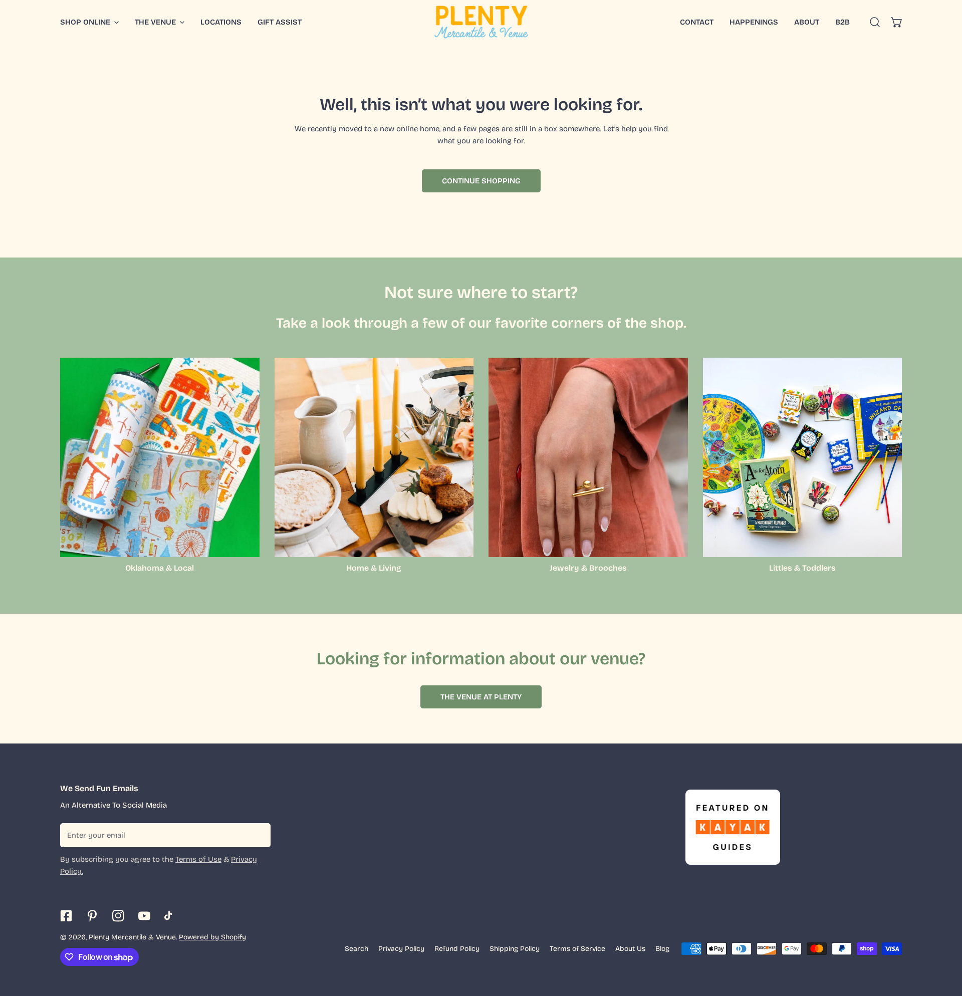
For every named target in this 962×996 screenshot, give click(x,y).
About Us (630, 948)
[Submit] (258, 834)
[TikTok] (170, 916)
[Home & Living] (374, 457)
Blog (662, 948)
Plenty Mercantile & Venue (132, 937)
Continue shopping (481, 180)
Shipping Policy (515, 948)
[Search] (875, 22)
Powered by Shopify (212, 937)
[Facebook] (66, 915)
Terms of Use (198, 859)
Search (356, 948)
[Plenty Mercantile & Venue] (481, 22)
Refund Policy (456, 948)
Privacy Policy (401, 948)
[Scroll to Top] (944, 943)
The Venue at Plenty (481, 696)
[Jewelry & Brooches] (588, 457)
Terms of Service (577, 948)
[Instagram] (118, 915)
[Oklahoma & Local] (160, 457)
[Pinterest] (92, 915)
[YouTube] (144, 915)
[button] (897, 22)
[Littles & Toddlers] (802, 457)
